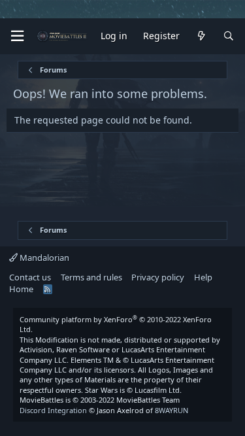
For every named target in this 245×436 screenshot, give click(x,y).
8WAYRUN (171, 410)
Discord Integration (53, 410)
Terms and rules (91, 277)
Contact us (30, 277)
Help (203, 277)
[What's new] (201, 36)
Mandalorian (43, 257)
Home (21, 289)
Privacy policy (157, 277)
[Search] (228, 36)
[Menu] (17, 36)
